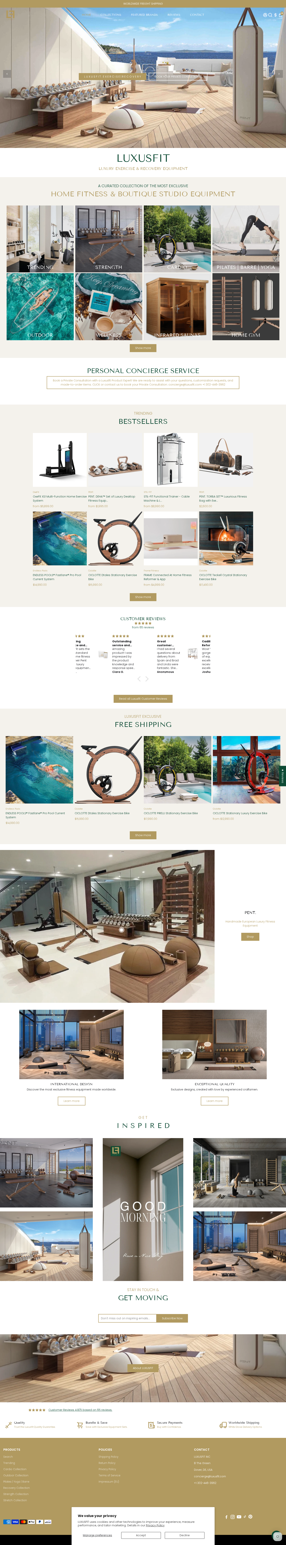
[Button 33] (273, 769)
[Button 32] (220, 769)
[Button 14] (151, 459)
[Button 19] (80, 537)
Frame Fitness (151, 570)
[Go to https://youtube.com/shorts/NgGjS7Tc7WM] (143, 1209)
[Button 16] (206, 459)
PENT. (91, 492)
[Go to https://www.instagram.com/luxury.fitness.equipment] (232, 1517)
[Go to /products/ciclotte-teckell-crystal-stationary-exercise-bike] (226, 538)
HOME (86, 15)
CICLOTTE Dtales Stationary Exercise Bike (112, 577)
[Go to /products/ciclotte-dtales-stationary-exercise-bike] (115, 538)
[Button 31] (204, 769)
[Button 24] (206, 537)
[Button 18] (40, 537)
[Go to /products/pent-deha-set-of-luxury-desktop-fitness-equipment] (115, 460)
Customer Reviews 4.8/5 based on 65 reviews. (80, 1410)
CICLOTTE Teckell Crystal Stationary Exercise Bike (223, 577)
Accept (141, 1535)
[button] (140, 678)
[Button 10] (40, 459)
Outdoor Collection (15, 1475)
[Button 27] (66, 769)
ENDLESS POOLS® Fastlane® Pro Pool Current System (57, 577)
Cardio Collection (14, 1469)
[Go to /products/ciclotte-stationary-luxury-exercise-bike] (246, 770)
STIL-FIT (148, 492)
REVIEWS (174, 15)
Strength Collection (16, 1494)
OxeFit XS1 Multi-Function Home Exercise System (60, 499)
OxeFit (36, 492)
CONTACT (197, 15)
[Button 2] (7, 74)
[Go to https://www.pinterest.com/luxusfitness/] (250, 1517)
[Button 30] (151, 769)
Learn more (72, 1101)
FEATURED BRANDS (144, 15)
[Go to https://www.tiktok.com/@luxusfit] (245, 1517)
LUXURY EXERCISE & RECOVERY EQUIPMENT (143, 168)
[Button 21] (135, 537)
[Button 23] (191, 537)
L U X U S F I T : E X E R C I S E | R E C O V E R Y (112, 77)
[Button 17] (246, 459)
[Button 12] (95, 459)
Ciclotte (92, 570)
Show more (143, 348)
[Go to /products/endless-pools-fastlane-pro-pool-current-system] (60, 538)
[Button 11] (80, 459)
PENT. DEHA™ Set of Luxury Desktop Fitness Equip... (111, 499)
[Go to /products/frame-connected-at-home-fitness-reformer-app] (171, 538)
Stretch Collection (15, 1500)
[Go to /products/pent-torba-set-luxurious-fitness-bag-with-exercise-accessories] (226, 460)
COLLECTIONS (111, 15)
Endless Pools (40, 570)
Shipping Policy (108, 1457)
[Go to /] (10, 15)
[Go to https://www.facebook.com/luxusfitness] (226, 1517)
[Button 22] (151, 537)
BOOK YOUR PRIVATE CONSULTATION (178, 77)
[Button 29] (135, 769)
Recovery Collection (16, 1488)
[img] (143, 623)
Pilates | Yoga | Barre (16, 1482)
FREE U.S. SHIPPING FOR (143, 4)
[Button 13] (135, 459)
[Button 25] (246, 537)
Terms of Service (109, 1475)
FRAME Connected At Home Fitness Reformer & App (168, 577)
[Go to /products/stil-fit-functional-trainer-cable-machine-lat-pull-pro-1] (171, 460)
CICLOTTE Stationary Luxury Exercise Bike (240, 813)
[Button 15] (191, 459)
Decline (185, 1535)
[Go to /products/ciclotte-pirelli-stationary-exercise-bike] (177, 770)
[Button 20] (95, 537)
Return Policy (107, 1463)
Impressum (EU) (109, 1482)
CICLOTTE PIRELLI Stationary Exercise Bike (171, 813)
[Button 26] (13, 769)
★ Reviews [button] (283, 776)
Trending (9, 1463)
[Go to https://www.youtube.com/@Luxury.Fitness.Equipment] (239, 1517)
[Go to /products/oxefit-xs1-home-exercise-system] (60, 460)
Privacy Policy (155, 1525)
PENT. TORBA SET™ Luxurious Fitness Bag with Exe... (223, 499)
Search (8, 1457)
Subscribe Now (172, 1318)
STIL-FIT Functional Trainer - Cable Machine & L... (167, 499)
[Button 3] (279, 74)
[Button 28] (82, 769)
